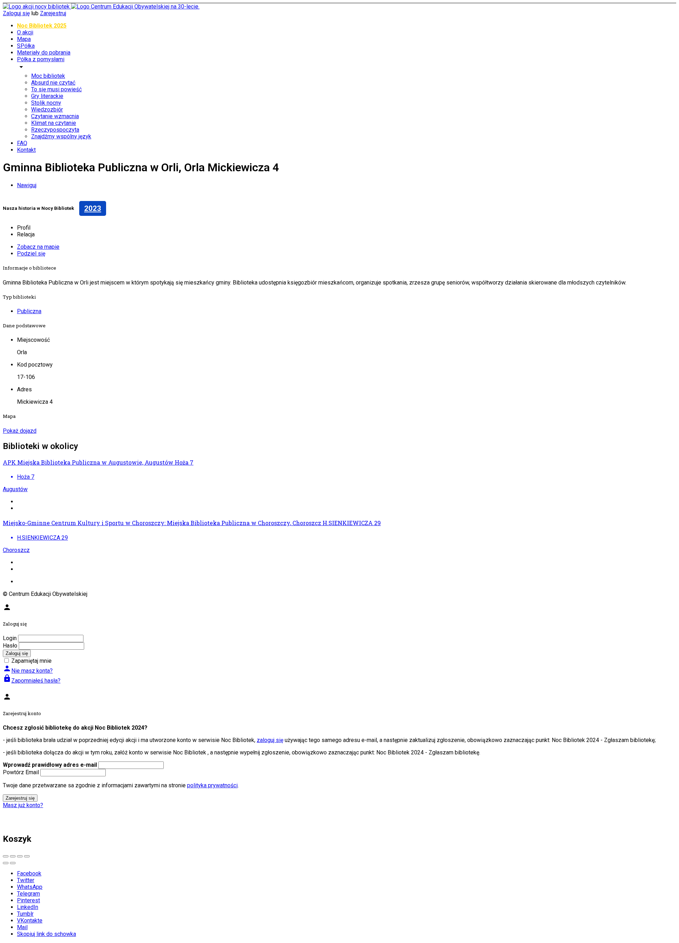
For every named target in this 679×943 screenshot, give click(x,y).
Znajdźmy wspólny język (61, 136)
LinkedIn (27, 907)
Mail (22, 927)
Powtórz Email (21, 772)
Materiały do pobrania (43, 52)
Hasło (10, 645)
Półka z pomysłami (40, 59)
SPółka (26, 45)
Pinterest (28, 900)
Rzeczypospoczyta (55, 129)
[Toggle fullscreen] (20, 856)
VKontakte (29, 920)
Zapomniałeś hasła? (31, 680)
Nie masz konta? (28, 670)
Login (10, 638)
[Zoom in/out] (27, 856)
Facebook (29, 873)
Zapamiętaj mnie (31, 660)
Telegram (28, 893)
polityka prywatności (212, 785)
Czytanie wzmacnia (55, 116)
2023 (92, 208)
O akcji (25, 32)
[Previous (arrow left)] (5, 863)
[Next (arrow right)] (13, 863)
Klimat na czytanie (53, 123)
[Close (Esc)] (5, 856)
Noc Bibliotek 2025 (41, 25)
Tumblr (25, 913)
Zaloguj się (16, 13)
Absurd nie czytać (53, 82)
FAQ (22, 143)
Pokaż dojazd (19, 430)
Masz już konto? (23, 805)
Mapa (24, 39)
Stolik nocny (46, 102)
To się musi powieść (56, 89)
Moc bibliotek (48, 76)
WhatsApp (29, 887)
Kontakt (26, 149)
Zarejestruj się (20, 798)
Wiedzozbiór (47, 109)
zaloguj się (270, 740)
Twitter (25, 880)
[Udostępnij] (13, 856)
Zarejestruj (53, 13)
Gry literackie (47, 96)
